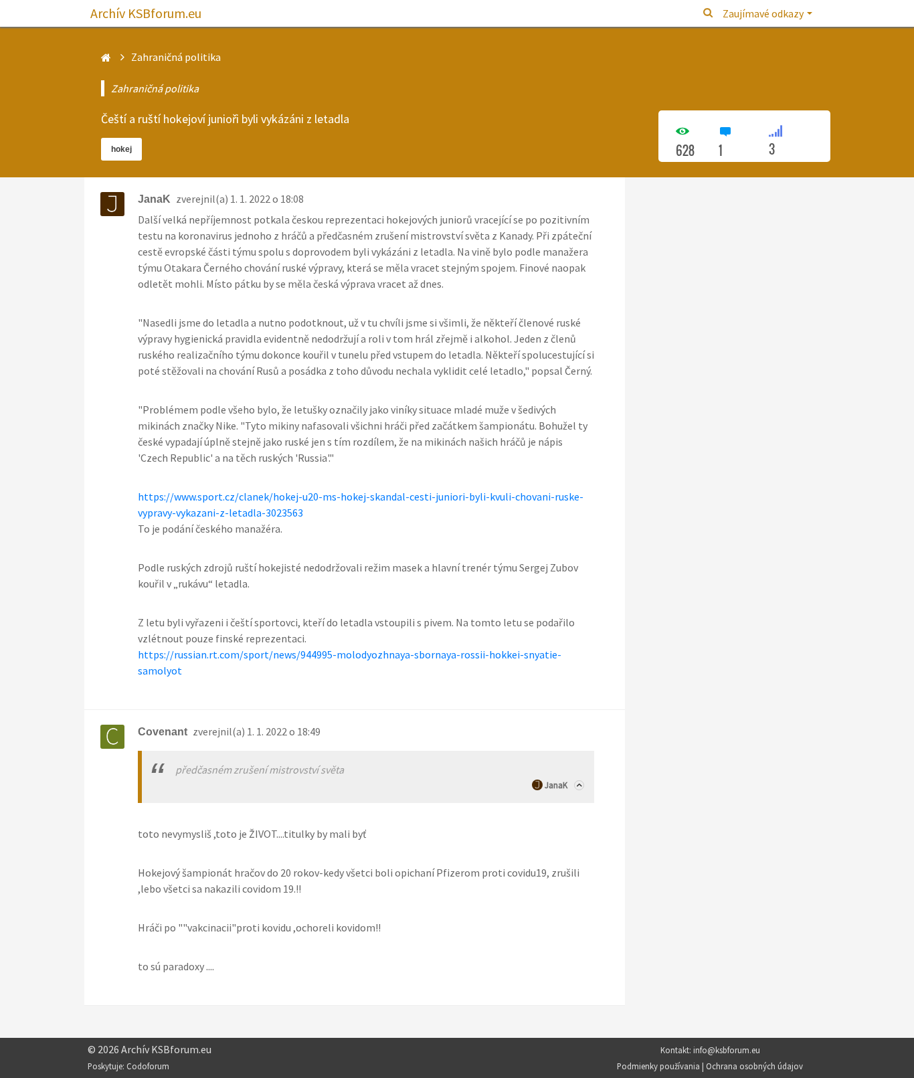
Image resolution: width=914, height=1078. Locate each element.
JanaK (556, 785)
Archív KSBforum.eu (145, 13)
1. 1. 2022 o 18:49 (284, 731)
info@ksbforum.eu (726, 1050)
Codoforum (147, 1066)
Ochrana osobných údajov (754, 1066)
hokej (121, 149)
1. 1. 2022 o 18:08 (267, 198)
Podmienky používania (658, 1066)
